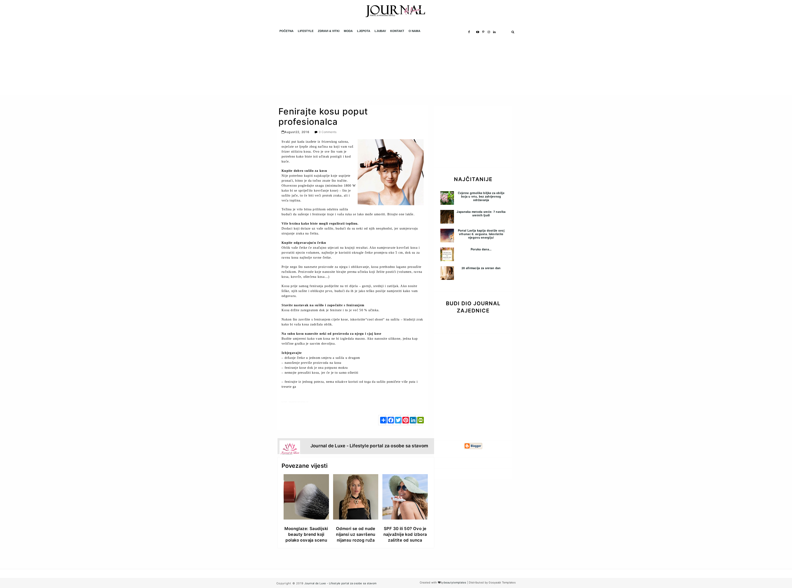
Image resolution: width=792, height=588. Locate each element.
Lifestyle (306, 31)
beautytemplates (455, 582)
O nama (414, 31)
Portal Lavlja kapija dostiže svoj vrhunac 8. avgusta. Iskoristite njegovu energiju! (481, 233)
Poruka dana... (481, 249)
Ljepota (363, 31)
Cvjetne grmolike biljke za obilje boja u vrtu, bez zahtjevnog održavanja (481, 196)
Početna (286, 31)
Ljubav (380, 31)
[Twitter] (396, 420)
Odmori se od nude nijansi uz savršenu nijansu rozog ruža (355, 534)
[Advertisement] (124, 66)
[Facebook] (389, 420)
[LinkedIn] (411, 420)
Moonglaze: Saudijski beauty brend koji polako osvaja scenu (306, 534)
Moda (348, 31)
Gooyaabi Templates (502, 582)
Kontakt (397, 31)
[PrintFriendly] (418, 420)
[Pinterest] (404, 420)
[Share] (381, 420)
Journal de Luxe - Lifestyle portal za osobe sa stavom (340, 583)
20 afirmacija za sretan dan (481, 268)
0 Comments (328, 132)
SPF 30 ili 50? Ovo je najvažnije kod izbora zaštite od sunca (405, 534)
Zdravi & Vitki (328, 31)
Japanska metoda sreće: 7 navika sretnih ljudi (481, 213)
